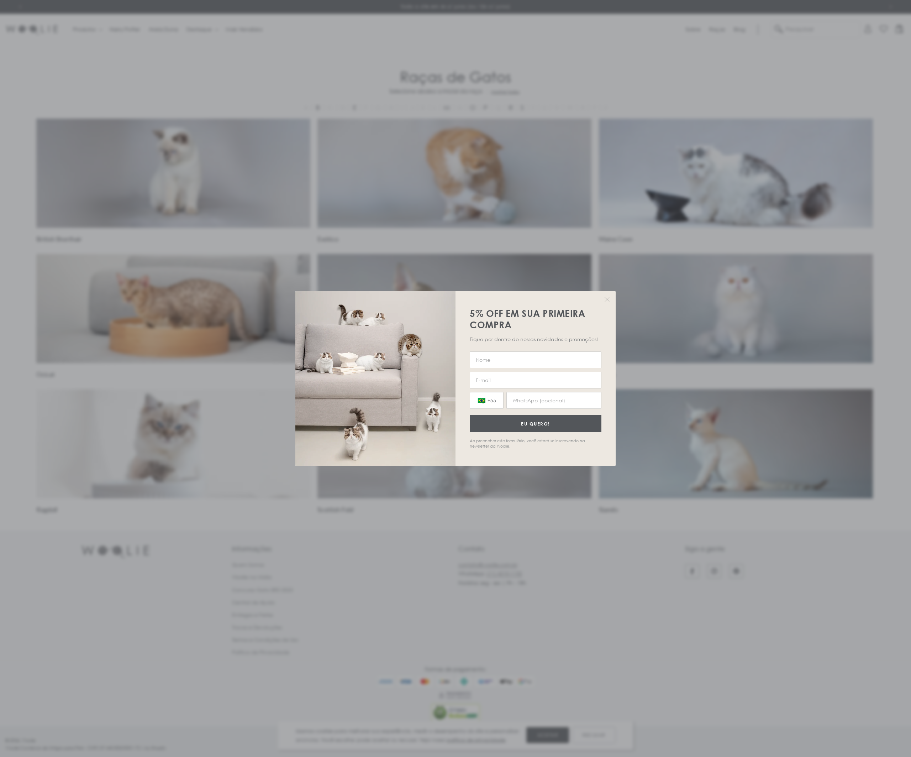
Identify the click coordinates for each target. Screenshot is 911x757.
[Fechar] (607, 299)
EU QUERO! (535, 424)
